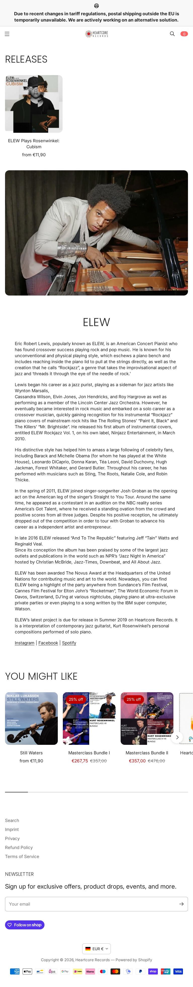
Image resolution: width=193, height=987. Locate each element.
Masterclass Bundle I (89, 752)
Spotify (69, 642)
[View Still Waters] (31, 718)
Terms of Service (22, 856)
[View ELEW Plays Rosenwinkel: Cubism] (34, 103)
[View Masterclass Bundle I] (89, 718)
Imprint (12, 829)
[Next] (177, 737)
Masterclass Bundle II (147, 752)
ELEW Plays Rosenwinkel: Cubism (34, 143)
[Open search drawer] (172, 34)
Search (12, 820)
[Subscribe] (181, 904)
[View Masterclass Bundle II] (147, 718)
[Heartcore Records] (96, 33)
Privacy (12, 838)
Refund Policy (19, 847)
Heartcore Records (92, 959)
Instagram (24, 642)
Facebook (48, 642)
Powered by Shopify (134, 959)
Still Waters (31, 752)
